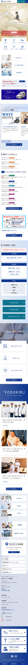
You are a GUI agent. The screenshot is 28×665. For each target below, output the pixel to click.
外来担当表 (4, 663)
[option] (14, 33)
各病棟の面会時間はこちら (7, 609)
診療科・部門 (14, 663)
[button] (3, 141)
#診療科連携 (5, 425)
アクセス (23, 663)
